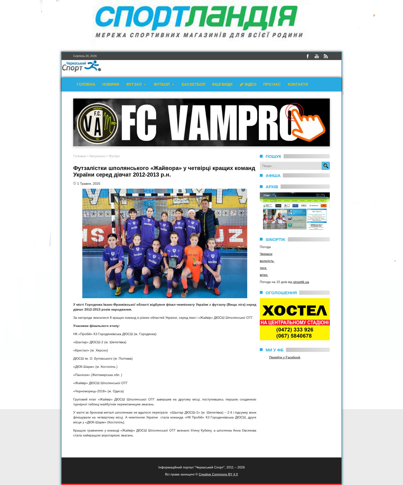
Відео (250, 84)
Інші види (222, 84)
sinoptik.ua (301, 282)
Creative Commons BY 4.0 (218, 474)
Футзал (134, 84)
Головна (86, 84)
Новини (110, 84)
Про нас (272, 84)
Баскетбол (193, 84)
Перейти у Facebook (284, 357)
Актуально (97, 156)
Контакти (298, 84)
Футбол (162, 84)
